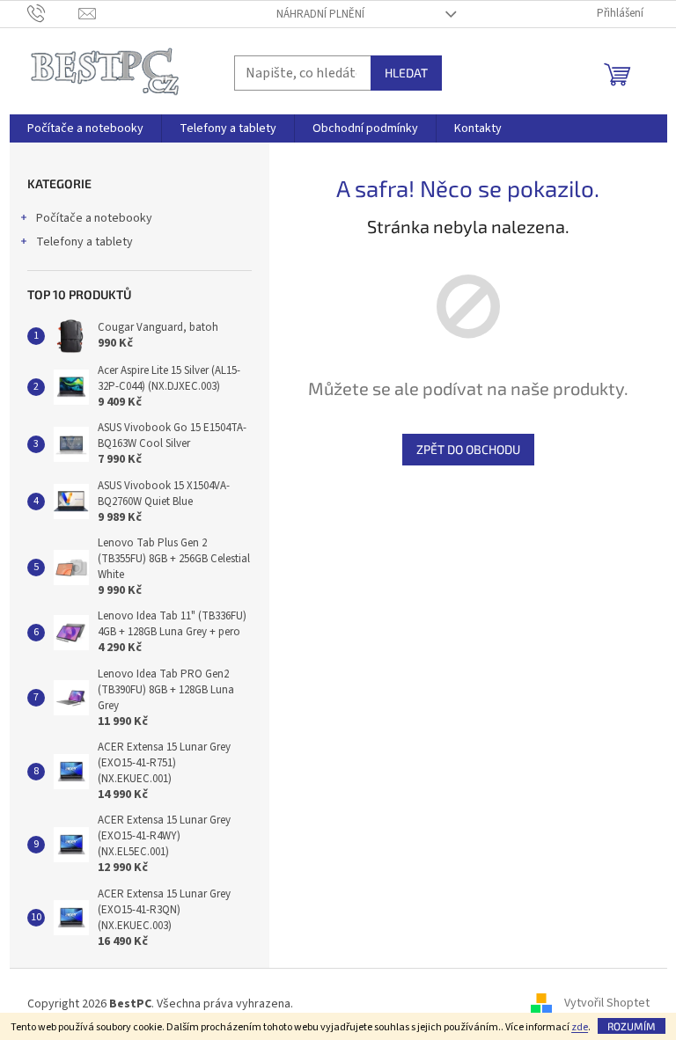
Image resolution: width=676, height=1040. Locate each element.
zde (579, 1027)
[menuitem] (85, 128)
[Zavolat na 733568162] (53, 13)
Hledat (406, 72)
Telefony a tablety (84, 242)
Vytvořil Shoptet (607, 1004)
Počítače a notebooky (94, 218)
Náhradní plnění (320, 14)
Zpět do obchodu (468, 449)
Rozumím (631, 1026)
